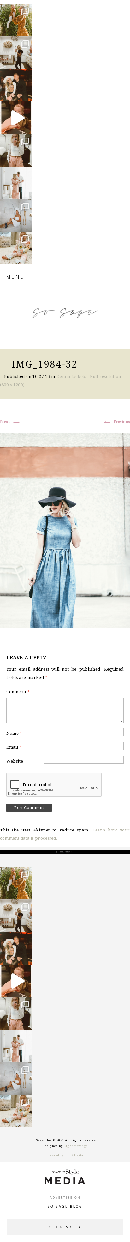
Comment (18, 692)
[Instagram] (26, 28)
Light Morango (76, 1146)
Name (14, 733)
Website (14, 761)
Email (14, 747)
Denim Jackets (71, 376)
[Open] (16, 20)
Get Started (65, 1227)
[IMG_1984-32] (65, 529)
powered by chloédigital (65, 1155)
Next (11, 421)
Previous (116, 421)
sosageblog (16, 9)
